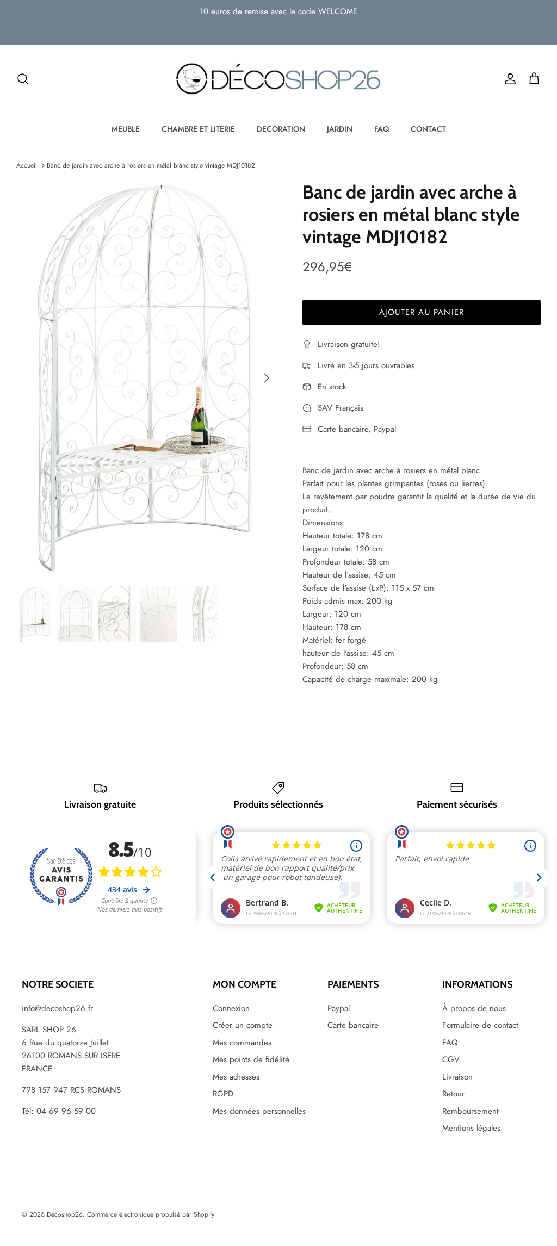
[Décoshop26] (278, 79)
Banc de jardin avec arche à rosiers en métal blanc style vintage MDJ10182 (151, 165)
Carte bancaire (353, 1025)
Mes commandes (242, 1043)
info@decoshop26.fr (57, 1008)
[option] (147, 377)
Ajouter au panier (421, 312)
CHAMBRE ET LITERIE (198, 128)
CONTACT (428, 128)
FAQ (381, 128)
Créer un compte (243, 1025)
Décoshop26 (65, 1214)
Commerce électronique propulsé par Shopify (150, 1214)
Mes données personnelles (259, 1111)
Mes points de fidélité (251, 1059)
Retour (453, 1094)
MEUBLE (126, 128)
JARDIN (339, 128)
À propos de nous (474, 1008)
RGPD (223, 1094)
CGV (451, 1059)
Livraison (457, 1077)
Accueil (26, 165)
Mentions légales (471, 1128)
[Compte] (508, 78)
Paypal (338, 1008)
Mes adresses (236, 1077)
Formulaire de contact (480, 1025)
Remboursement (470, 1111)
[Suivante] (266, 378)
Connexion (231, 1008)
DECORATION (281, 128)
